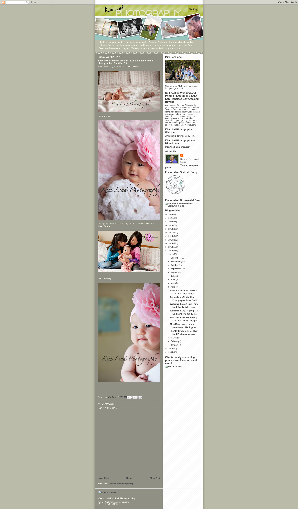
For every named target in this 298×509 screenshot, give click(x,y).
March (174, 338)
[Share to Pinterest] (140, 397)
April (173, 287)
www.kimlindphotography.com (180, 136)
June (173, 280)
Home (129, 478)
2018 (170, 229)
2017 (170, 233)
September (176, 269)
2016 (170, 236)
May (173, 283)
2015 (170, 240)
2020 (170, 222)
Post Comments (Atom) (121, 484)
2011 (170, 254)
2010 (170, 349)
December (176, 258)
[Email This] (128, 397)
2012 (170, 251)
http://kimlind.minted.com (177, 147)
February (175, 341)
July (173, 276)
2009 (170, 352)
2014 (170, 243)
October (175, 265)
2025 (170, 215)
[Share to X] (134, 397)
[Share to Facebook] (137, 397)
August (174, 272)
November (176, 262)
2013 (170, 247)
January (175, 345)
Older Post (155, 478)
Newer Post (103, 478)
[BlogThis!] (131, 397)
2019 (170, 225)
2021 (170, 218)
